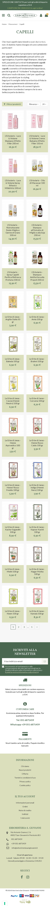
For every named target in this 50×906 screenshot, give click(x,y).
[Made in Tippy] (25, 901)
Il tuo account (25, 796)
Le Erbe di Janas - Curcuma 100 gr (37, 399)
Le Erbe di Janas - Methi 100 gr (13, 570)
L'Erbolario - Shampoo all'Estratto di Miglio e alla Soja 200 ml (37, 230)
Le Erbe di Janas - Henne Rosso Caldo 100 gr (37, 443)
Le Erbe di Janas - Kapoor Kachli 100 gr (37, 529)
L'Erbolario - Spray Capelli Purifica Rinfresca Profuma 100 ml (13, 276)
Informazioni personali (25, 803)
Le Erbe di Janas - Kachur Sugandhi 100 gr (13, 529)
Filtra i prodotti (13, 104)
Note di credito (25, 810)
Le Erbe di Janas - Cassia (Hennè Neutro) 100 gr (13, 401)
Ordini (25, 806)
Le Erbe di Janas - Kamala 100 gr (37, 612)
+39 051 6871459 (18, 843)
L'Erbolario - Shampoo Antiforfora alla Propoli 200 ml (37, 276)
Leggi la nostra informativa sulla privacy (22, 672)
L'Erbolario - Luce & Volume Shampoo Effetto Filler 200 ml (13, 140)
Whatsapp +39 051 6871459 (25, 724)
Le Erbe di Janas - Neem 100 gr (13, 612)
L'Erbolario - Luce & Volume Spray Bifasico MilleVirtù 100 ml (13, 184)
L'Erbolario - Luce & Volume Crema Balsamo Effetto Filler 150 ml (37, 140)
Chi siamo (25, 766)
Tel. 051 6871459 (25, 720)
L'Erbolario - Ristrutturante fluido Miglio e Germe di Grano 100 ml (13, 230)
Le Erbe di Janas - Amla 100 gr (37, 318)
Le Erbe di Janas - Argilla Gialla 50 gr (13, 319)
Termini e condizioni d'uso (25, 777)
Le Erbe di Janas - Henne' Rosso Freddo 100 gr (13, 487)
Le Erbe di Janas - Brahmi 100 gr (37, 360)
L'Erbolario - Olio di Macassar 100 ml (37, 183)
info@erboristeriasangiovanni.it (25, 848)
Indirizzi (25, 814)
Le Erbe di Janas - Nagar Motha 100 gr (37, 571)
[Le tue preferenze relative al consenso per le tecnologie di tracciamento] (4, 903)
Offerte (25, 774)
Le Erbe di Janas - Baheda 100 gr (13, 360)
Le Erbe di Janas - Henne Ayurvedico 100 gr (13, 444)
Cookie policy (25, 785)
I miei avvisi (25, 818)
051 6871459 (16, 839)
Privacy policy (25, 781)
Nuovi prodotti (25, 770)
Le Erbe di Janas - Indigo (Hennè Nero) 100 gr (37, 487)
